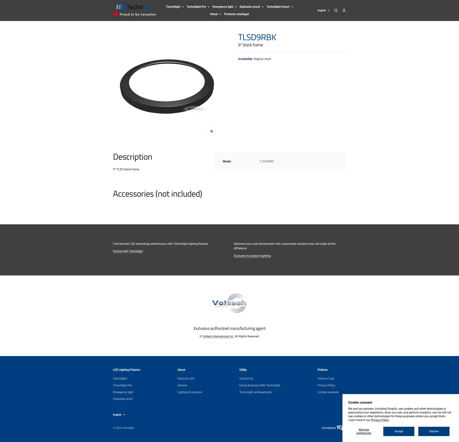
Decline (434, 431)
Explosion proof (123, 399)
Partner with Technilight (128, 251)
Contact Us (246, 378)
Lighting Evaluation (190, 392)
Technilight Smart (278, 6)
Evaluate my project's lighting (252, 256)
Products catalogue (236, 14)
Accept (399, 431)
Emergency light (222, 6)
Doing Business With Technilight (259, 385)
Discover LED (186, 378)
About (214, 14)
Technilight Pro (196, 6)
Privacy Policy (380, 420)
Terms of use (326, 378)
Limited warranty (328, 392)
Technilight (173, 6)
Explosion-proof (250, 6)
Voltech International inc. (218, 336)
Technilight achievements (255, 392)
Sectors (182, 385)
